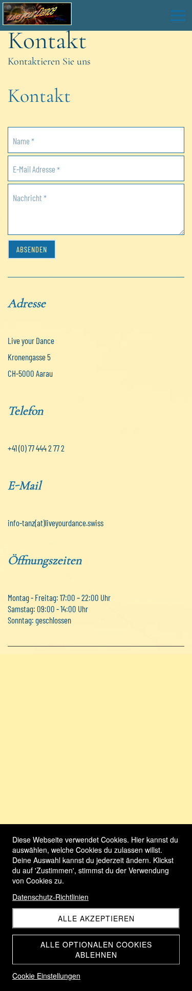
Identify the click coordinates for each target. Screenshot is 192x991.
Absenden (31, 249)
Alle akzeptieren (96, 918)
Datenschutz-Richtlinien (50, 897)
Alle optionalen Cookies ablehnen (96, 949)
